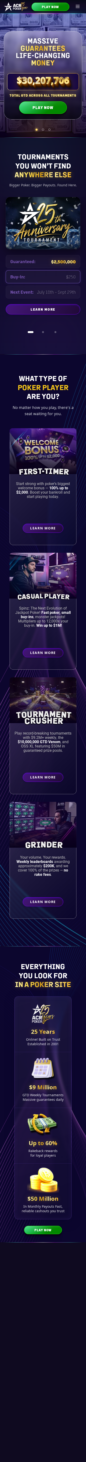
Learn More (55, 315)
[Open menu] (78, 6)
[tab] (36, 130)
